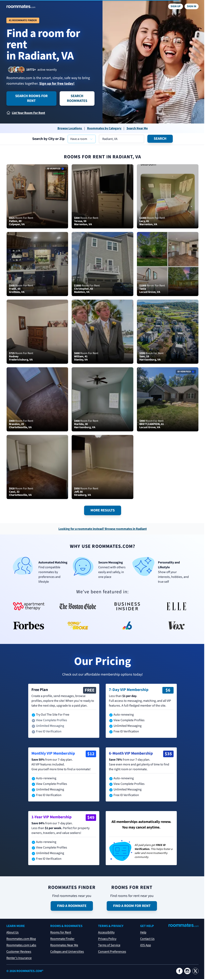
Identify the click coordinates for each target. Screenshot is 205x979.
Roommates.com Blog (21, 939)
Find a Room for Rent (132, 905)
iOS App (145, 945)
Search (160, 138)
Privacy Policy (107, 939)
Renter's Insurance (19, 958)
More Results (102, 510)
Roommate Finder (62, 939)
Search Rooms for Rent (31, 98)
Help (143, 932)
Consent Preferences (112, 951)
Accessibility (106, 932)
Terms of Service (109, 945)
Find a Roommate (71, 905)
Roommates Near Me (64, 945)
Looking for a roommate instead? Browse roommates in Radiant (102, 529)
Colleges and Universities (67, 951)
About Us (12, 932)
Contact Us (147, 939)
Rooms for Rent (60, 932)
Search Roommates (77, 98)
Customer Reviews (18, 951)
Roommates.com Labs (21, 945)
